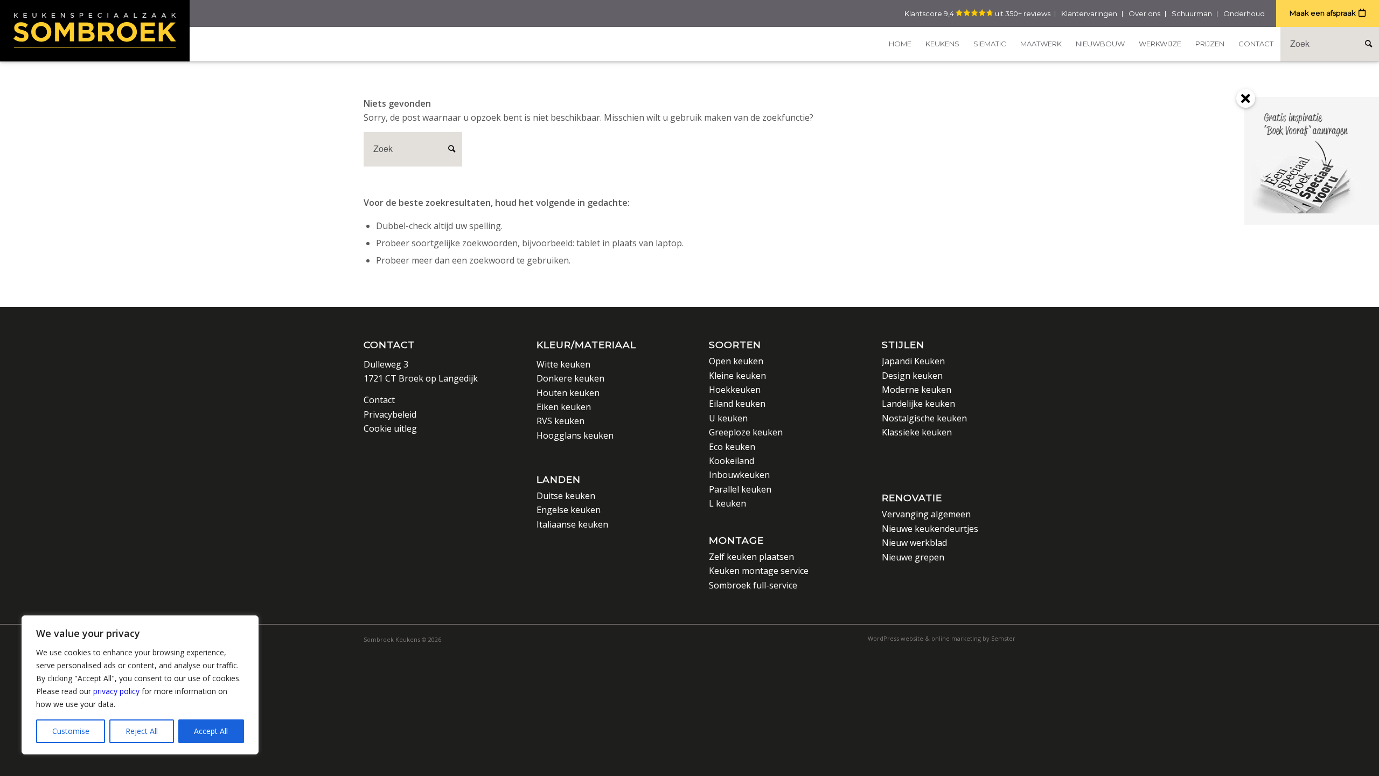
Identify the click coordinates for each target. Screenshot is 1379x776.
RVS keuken (560, 421)
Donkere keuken (570, 378)
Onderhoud (1244, 13)
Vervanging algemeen (926, 514)
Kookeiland (731, 461)
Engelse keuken (569, 510)
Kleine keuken (737, 376)
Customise (70, 731)
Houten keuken (568, 393)
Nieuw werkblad (914, 543)
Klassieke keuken (917, 432)
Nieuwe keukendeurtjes (930, 529)
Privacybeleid (390, 414)
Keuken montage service (759, 571)
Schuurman (1192, 13)
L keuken (727, 503)
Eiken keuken (564, 407)
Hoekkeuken (735, 390)
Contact (389, 344)
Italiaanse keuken (572, 524)
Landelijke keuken (918, 404)
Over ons (1144, 13)
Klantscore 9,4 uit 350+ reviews (977, 13)
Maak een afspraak (1323, 13)
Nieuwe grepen (913, 557)
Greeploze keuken (746, 432)
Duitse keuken (566, 496)
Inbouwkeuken (739, 475)
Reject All (142, 731)
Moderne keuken (916, 390)
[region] (140, 684)
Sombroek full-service (753, 585)
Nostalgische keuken (924, 418)
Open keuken (736, 361)
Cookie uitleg (390, 428)
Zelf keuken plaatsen (751, 557)
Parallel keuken (740, 489)
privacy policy (116, 691)
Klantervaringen (1089, 13)
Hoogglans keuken (575, 435)
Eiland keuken (737, 404)
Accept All (211, 731)
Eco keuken (732, 447)
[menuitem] (900, 43)
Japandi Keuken (913, 361)
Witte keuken (563, 364)
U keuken (728, 418)
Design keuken (912, 376)
